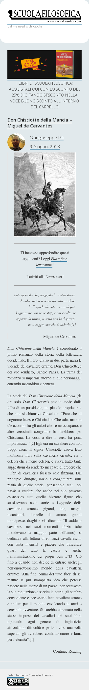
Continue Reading (67, 651)
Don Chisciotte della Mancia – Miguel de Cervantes (39, 123)
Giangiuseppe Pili (47, 138)
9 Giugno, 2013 (45, 146)
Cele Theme (15, 675)
